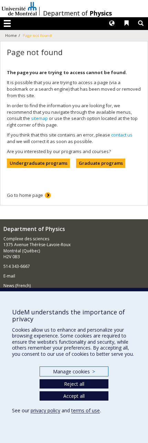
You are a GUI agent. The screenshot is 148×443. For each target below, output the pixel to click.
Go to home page (25, 195)
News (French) (17, 286)
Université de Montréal (19, 9)
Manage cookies (74, 371)
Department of (77, 13)
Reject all (74, 384)
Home (11, 35)
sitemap (39, 118)
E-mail (9, 276)
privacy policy (45, 410)
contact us (122, 135)
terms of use (85, 410)
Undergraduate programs (38, 163)
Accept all (74, 396)
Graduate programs (101, 163)
